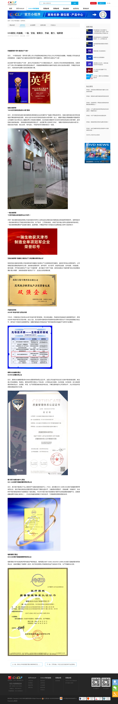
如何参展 (57, 680)
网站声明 (30, 685)
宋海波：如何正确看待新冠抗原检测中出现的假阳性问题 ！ (97, 129)
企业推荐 (32, 25)
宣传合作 (86, 8)
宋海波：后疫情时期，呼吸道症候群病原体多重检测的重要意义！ (97, 103)
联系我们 (30, 683)
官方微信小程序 (69, 683)
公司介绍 (30, 680)
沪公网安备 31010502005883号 (52, 698)
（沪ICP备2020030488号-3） (69, 698)
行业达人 (53, 25)
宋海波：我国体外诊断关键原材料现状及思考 (97, 96)
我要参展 (46, 8)
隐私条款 (30, 687)
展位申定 (93, 3)
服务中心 (102, 3)
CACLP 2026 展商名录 (71, 680)
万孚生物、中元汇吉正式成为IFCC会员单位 (63, 664)
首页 (10, 8)
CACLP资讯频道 (33, 8)
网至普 (15, 701)
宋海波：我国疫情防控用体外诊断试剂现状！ (97, 122)
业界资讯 (22, 25)
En (109, 3)
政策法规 (43, 25)
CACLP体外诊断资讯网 (25, 698)
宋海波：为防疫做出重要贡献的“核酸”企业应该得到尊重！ (97, 90)
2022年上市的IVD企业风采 (93, 135)
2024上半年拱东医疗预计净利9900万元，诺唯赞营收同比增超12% (34, 664)
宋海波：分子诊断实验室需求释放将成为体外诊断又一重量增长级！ (97, 110)
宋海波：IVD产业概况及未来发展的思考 (96, 115)
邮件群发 (10, 698)
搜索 (75, 3)
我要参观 (56, 8)
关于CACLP (20, 8)
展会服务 (66, 8)
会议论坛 (76, 8)
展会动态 (12, 25)
